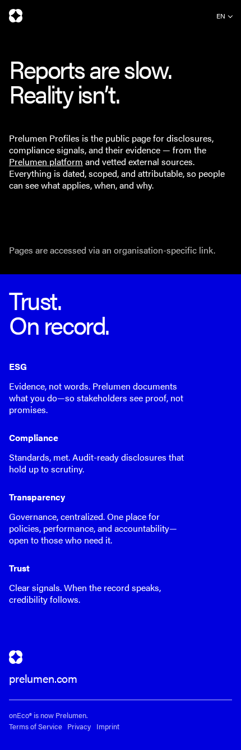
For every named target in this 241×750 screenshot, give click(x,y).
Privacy (79, 727)
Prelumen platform (46, 161)
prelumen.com (43, 678)
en (220, 16)
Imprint (107, 727)
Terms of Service (35, 727)
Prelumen (15, 15)
